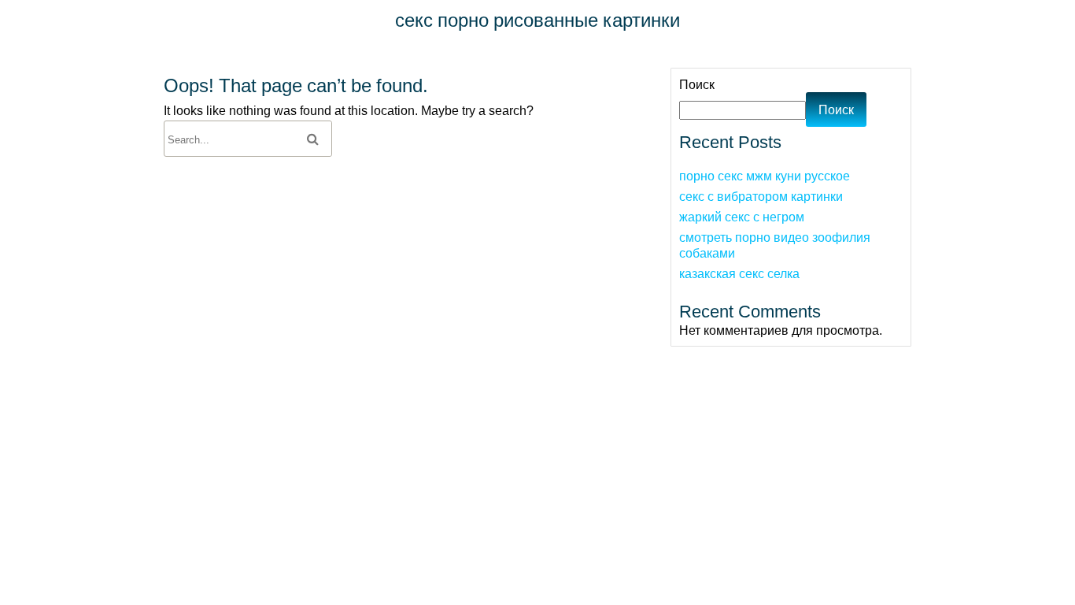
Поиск (697, 84)
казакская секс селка (739, 273)
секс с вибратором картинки (761, 196)
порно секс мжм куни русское (764, 176)
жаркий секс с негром (741, 217)
